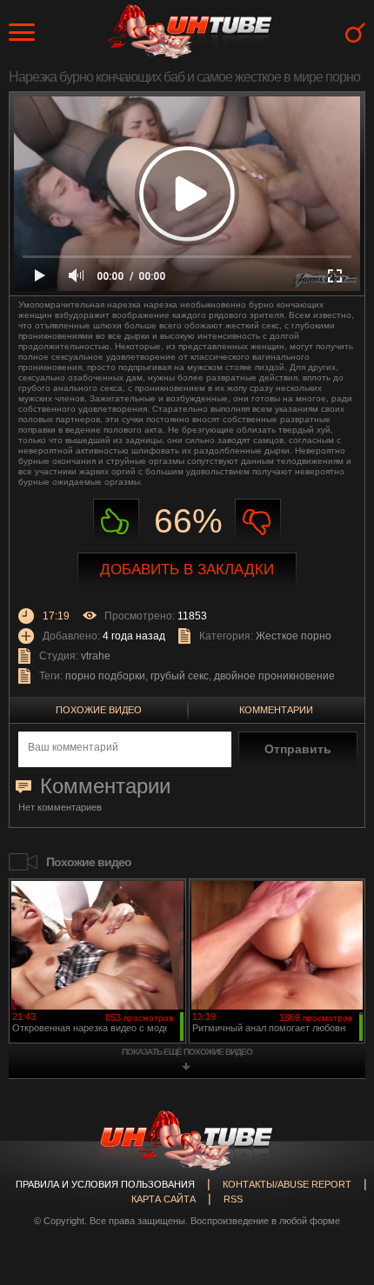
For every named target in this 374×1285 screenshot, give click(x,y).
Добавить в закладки (187, 569)
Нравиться (116, 522)
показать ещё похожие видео (187, 1051)
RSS (233, 1199)
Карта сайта (163, 1199)
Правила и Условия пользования (105, 1184)
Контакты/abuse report (287, 1184)
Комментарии (276, 710)
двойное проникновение (274, 676)
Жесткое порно (293, 636)
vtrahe (95, 656)
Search (355, 33)
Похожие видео (99, 710)
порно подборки (105, 676)
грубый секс (179, 676)
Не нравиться (258, 522)
